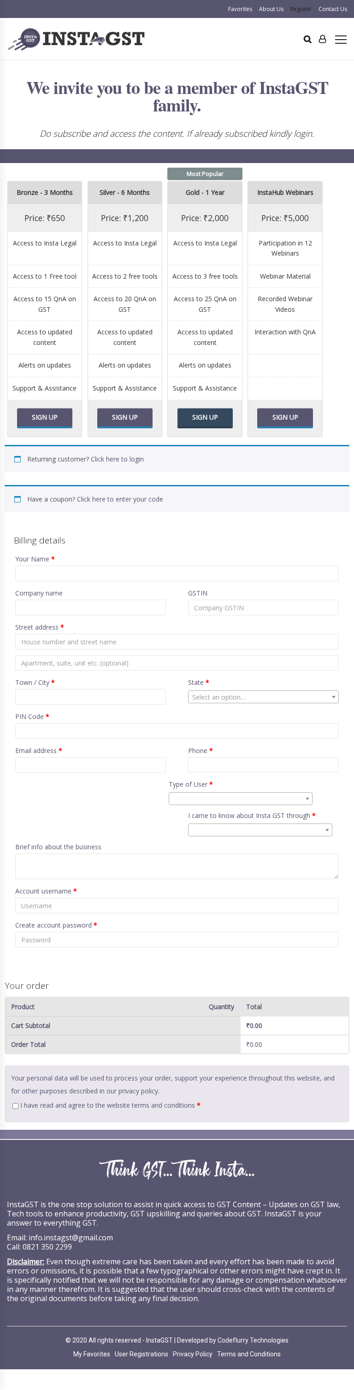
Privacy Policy (192, 1354)
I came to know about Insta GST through (252, 815)
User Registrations (141, 1354)
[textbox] (263, 697)
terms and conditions (163, 1105)
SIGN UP (45, 417)
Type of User (191, 784)
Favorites (240, 9)
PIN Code (32, 716)
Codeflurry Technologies (253, 1340)
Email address (38, 750)
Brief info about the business (58, 846)
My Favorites (91, 1354)
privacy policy (138, 1090)
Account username (46, 891)
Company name (39, 593)
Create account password (56, 925)
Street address (39, 627)
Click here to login (117, 459)
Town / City (35, 682)
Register (301, 9)
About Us (271, 9)
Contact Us (333, 9)
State (198, 682)
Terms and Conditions (249, 1354)
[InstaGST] (76, 39)
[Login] (322, 39)
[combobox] (263, 696)
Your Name (35, 559)
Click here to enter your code (120, 499)
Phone (200, 750)
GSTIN (197, 593)
